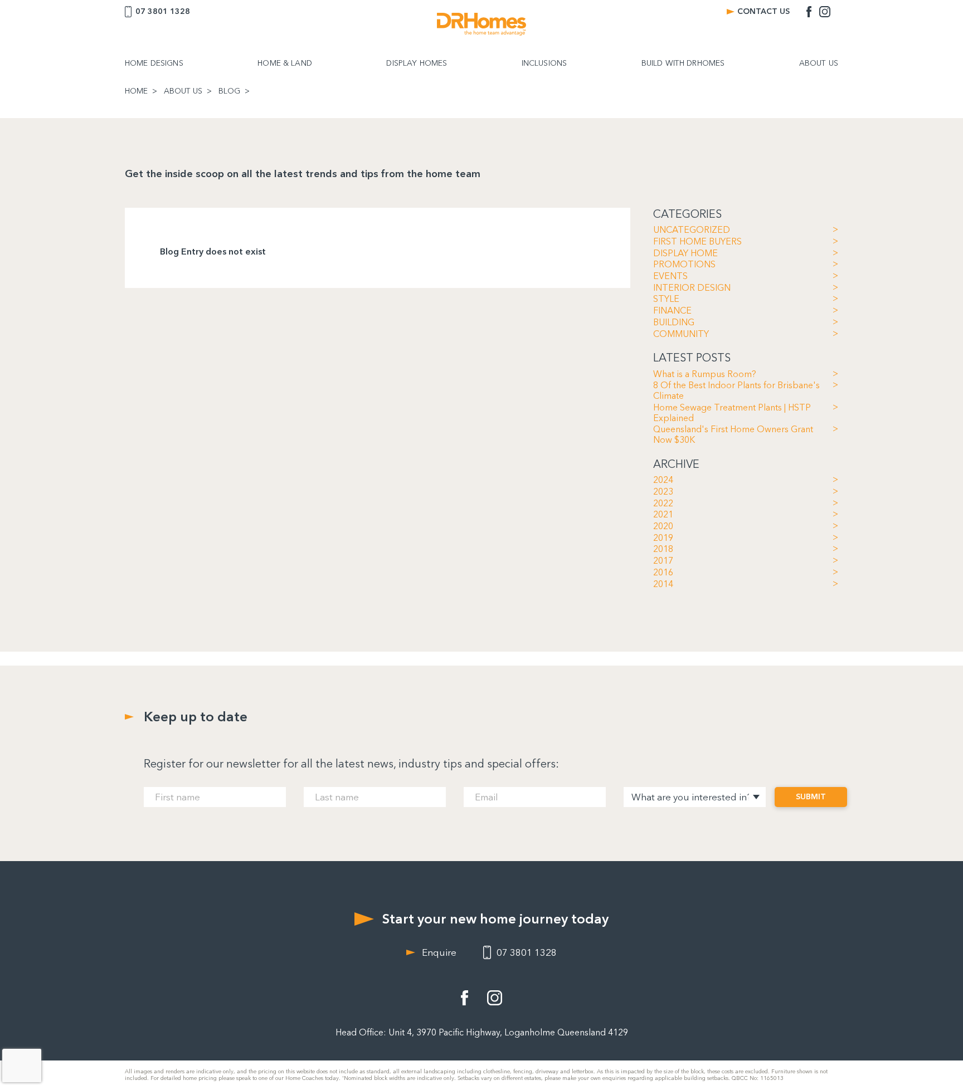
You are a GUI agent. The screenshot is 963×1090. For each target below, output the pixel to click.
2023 (663, 492)
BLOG (229, 91)
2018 (663, 549)
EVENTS (670, 276)
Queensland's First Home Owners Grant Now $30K (733, 434)
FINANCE (672, 311)
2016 (663, 573)
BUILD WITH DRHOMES (683, 63)
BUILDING (673, 322)
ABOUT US (818, 63)
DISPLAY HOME (685, 253)
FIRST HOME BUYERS (697, 242)
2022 (663, 503)
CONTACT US (763, 11)
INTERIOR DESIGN (692, 288)
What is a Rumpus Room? (704, 374)
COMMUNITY (681, 334)
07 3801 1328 (162, 11)
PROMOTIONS (684, 265)
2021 (663, 515)
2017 (663, 561)
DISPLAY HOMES (416, 63)
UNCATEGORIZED (691, 230)
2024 (663, 480)
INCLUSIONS (544, 63)
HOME (136, 91)
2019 (663, 538)
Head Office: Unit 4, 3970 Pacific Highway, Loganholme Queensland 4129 (481, 1032)
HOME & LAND (284, 63)
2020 (663, 526)
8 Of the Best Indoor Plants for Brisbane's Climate (736, 390)
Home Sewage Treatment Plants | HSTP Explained (732, 413)
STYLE (666, 299)
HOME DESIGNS (154, 63)
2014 (663, 584)
